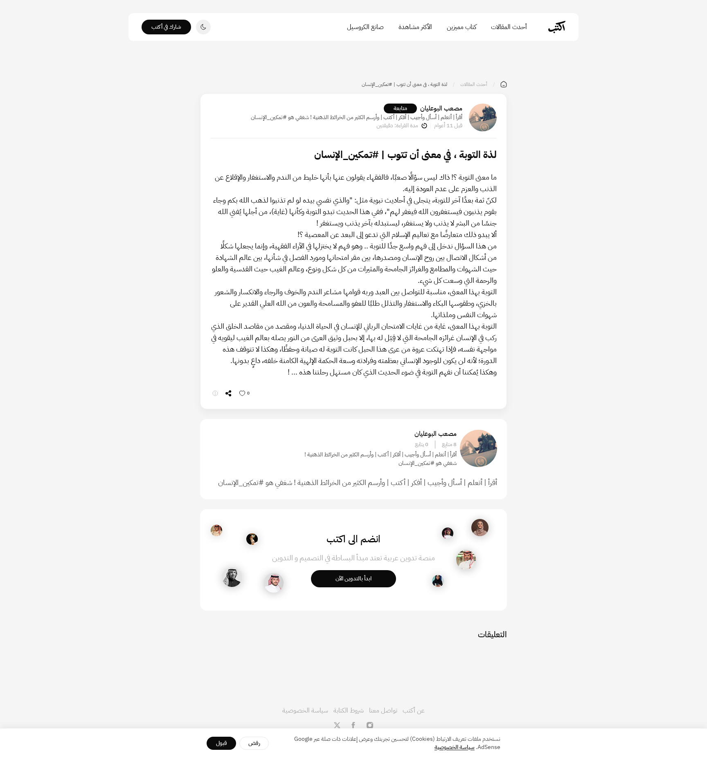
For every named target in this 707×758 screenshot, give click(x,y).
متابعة (400, 108)
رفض (254, 743)
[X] (337, 725)
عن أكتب (414, 710)
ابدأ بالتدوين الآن (353, 578)
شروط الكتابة (348, 710)
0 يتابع (421, 444)
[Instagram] (370, 725)
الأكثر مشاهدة (415, 27)
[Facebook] (353, 725)
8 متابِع (449, 444)
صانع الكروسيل (365, 27)
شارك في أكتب (166, 27)
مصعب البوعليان (441, 108)
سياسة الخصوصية (305, 710)
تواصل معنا (383, 710)
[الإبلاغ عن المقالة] (215, 393)
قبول (221, 743)
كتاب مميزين (461, 27)
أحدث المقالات (509, 27)
